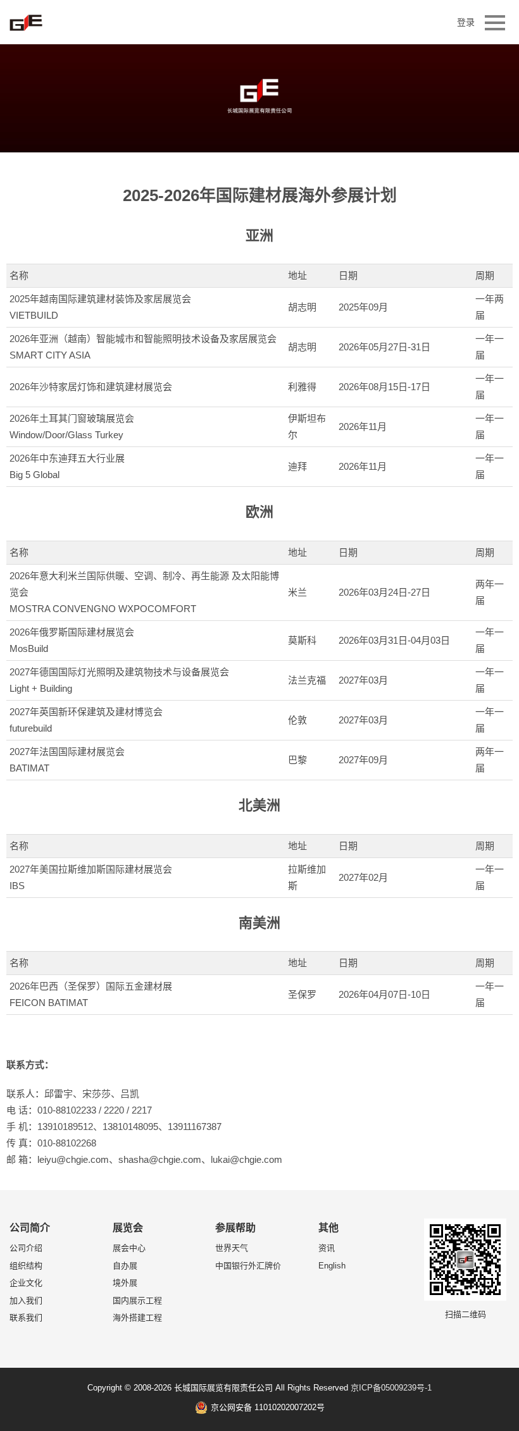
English (332, 1265)
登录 (466, 22)
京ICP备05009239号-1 (391, 1387)
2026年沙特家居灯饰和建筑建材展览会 (90, 386)
